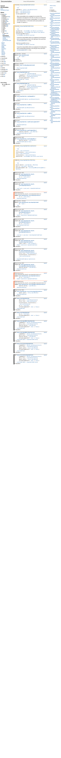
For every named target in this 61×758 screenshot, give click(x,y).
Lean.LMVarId (34, 32)
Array (29, 292)
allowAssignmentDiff (22, 40)
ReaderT (19, 215)
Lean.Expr (32, 35)
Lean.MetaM (19, 79)
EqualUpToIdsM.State (32, 339)
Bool (29, 13)
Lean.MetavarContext (32, 9)
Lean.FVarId (33, 156)
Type (18, 7)
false (37, 306)
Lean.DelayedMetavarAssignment (36, 167)
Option (25, 9)
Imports (52, 10)
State (26, 79)
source (51, 7)
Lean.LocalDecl (32, 243)
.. (55, 36)
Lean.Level (26, 177)
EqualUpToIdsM (23, 68)
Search (58, 1)
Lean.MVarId (33, 30)
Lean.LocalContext (24, 150)
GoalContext (24, 215)
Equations (18, 59)
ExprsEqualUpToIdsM (22, 225)
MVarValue (35, 164)
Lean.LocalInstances (30, 152)
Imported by (53, 11)
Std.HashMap (27, 30)
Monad (18, 68)
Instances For (19, 60)
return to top (53, 5)
